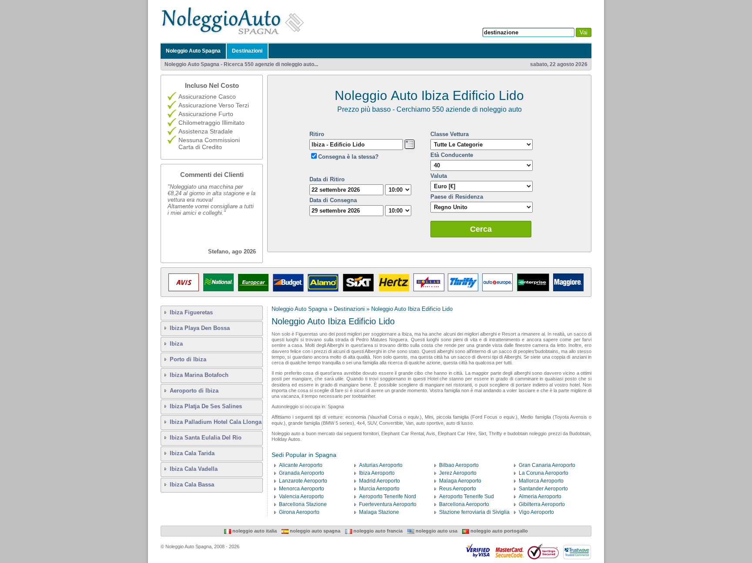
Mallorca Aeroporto (541, 481)
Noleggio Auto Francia (377, 530)
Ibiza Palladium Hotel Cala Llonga (216, 422)
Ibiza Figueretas (191, 312)
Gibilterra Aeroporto (542, 504)
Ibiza (176, 343)
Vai (584, 32)
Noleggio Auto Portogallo (498, 530)
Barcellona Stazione (303, 504)
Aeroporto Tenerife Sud (466, 496)
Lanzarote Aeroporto (303, 481)
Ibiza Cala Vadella (194, 469)
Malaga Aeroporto (460, 481)
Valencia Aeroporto (301, 496)
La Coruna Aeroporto (543, 473)
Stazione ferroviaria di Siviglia (474, 512)
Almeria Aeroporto (540, 496)
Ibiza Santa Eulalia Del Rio (206, 437)
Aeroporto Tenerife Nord (387, 496)
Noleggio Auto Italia (254, 530)
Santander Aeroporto (543, 489)
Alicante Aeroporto (300, 465)
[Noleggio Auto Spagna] (235, 34)
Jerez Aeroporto (458, 473)
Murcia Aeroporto (379, 489)
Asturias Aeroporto (381, 465)
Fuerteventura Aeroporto (387, 504)
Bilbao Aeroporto (459, 465)
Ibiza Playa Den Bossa (200, 328)
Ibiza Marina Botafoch (199, 375)
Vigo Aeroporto (536, 512)
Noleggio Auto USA (435, 530)
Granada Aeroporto (301, 473)
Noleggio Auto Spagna (193, 51)
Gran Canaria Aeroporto (547, 465)
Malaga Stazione (379, 512)
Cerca (481, 229)
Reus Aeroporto (457, 489)
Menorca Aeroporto (301, 489)
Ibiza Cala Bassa (192, 484)
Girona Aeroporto (299, 512)
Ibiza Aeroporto (377, 473)
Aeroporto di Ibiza (194, 390)
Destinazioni (247, 51)
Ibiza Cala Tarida (192, 453)
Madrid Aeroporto (379, 481)
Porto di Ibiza (188, 359)
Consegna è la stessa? (348, 156)
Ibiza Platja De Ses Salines (206, 406)
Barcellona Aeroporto (464, 504)
